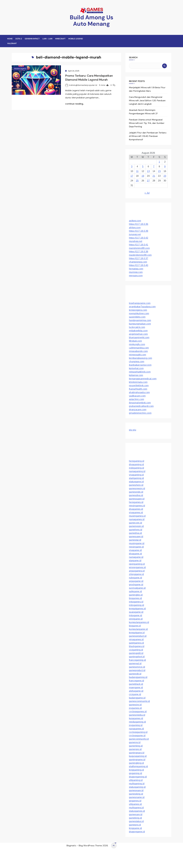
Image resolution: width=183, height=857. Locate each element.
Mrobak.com (135, 341)
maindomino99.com (139, 248)
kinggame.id (135, 828)
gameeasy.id (135, 814)
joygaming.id (136, 725)
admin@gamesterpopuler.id (83, 85)
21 (154, 176)
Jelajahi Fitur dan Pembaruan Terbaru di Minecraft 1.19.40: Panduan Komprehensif (147, 136)
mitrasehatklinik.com (140, 372)
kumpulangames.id (139, 622)
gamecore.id (135, 523)
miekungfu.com (137, 344)
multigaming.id (136, 783)
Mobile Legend (75, 38)
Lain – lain (47, 38)
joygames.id (135, 708)
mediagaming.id (137, 722)
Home (10, 38)
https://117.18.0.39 (138, 231)
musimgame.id (136, 543)
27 (148, 180)
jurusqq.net (135, 234)
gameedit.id (135, 674)
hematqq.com (136, 269)
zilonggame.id (136, 574)
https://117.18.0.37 (138, 258)
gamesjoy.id (135, 704)
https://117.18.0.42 (138, 238)
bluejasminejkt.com (139, 337)
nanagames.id (136, 728)
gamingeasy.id (136, 752)
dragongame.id (137, 831)
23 (165, 176)
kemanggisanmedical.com (143, 378)
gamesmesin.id (137, 488)
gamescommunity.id (139, 701)
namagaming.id (137, 471)
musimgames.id (137, 516)
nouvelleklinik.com (139, 385)
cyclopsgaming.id (138, 732)
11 (137, 171)
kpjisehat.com (136, 368)
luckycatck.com (137, 327)
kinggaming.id (136, 770)
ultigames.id (135, 804)
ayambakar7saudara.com (142, 306)
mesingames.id (137, 505)
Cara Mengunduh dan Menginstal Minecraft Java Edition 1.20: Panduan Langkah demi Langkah (147, 100)
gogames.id (135, 801)
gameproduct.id (137, 670)
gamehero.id (135, 529)
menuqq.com (136, 275)
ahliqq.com (135, 227)
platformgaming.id (138, 766)
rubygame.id (135, 577)
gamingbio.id (136, 595)
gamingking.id (136, 763)
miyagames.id (136, 639)
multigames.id (136, 807)
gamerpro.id (135, 749)
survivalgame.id (137, 588)
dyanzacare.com (137, 409)
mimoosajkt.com (137, 354)
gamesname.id (137, 797)
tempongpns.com (138, 310)
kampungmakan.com (140, 324)
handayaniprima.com (140, 320)
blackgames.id (136, 646)
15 (159, 171)
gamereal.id (135, 663)
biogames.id (135, 598)
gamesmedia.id (137, 715)
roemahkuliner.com (139, 313)
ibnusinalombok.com (140, 402)
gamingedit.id (136, 653)
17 (132, 176)
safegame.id (135, 591)
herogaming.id (136, 461)
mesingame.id (136, 547)
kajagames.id (136, 718)
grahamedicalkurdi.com (141, 406)
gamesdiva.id (136, 495)
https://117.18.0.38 (138, 251)
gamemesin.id (136, 526)
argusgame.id (136, 581)
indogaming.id (136, 468)
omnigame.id (136, 619)
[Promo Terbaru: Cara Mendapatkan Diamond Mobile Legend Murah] (36, 80)
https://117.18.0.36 (138, 224)
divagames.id (136, 509)
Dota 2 (18, 38)
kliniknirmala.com (138, 382)
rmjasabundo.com (138, 351)
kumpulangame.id (138, 629)
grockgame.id (136, 584)
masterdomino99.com (140, 255)
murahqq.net (135, 241)
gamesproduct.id (138, 636)
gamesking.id (136, 794)
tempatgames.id (137, 608)
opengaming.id (137, 564)
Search (133, 57)
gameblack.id (136, 684)
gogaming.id (135, 773)
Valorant (12, 43)
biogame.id (135, 626)
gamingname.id (137, 759)
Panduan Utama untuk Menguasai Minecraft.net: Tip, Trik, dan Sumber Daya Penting (146, 123)
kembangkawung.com (140, 358)
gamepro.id (135, 825)
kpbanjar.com (136, 375)
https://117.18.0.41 (138, 244)
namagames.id (137, 519)
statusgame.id (136, 481)
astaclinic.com (136, 399)
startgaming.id (136, 478)
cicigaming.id (136, 650)
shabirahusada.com (139, 392)
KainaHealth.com (138, 389)
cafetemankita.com (139, 348)
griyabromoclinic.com (140, 413)
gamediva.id (135, 533)
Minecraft (60, 38)
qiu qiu (132, 430)
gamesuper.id (136, 536)
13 (148, 171)
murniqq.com (136, 272)
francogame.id (136, 680)
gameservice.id (137, 667)
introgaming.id (136, 605)
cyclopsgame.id (137, 735)
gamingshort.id (137, 656)
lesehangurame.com (139, 303)
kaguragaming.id (138, 756)
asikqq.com (135, 220)
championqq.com (138, 262)
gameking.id (135, 818)
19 (143, 176)
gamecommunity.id (139, 739)
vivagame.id (135, 550)
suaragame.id (136, 612)
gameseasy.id (136, 790)
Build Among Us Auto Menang (91, 20)
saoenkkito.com (137, 317)
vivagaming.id (136, 475)
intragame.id (135, 615)
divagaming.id (136, 464)
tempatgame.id (137, 632)
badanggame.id (137, 698)
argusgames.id (137, 571)
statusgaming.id (137, 787)
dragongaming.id (138, 777)
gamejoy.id (134, 742)
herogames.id (136, 502)
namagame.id (136, 557)
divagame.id (135, 553)
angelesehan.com (138, 334)
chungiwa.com (136, 361)
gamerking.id (136, 746)
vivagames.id (136, 512)
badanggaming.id (138, 677)
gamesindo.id (136, 492)
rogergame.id (136, 687)
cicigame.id (135, 694)
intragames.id (136, 602)
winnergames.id (137, 567)
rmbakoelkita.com (138, 330)
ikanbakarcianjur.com (140, 365)
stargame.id (135, 560)
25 (137, 180)
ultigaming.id (136, 780)
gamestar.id (135, 540)
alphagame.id (136, 691)
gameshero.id (136, 485)
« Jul (147, 193)
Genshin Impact (32, 38)
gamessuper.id (136, 499)
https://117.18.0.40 (138, 265)
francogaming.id (137, 660)
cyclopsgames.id (138, 711)
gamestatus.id (136, 821)
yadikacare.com (137, 396)
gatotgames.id (136, 643)
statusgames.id (137, 811)
